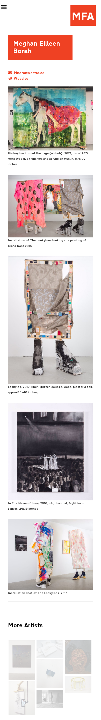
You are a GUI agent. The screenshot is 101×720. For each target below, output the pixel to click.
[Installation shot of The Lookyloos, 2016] (50, 554)
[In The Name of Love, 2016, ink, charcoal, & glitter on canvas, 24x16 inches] (50, 451)
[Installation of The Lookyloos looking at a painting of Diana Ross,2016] (50, 206)
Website (21, 79)
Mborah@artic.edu (30, 73)
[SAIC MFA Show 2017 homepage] (83, 15)
